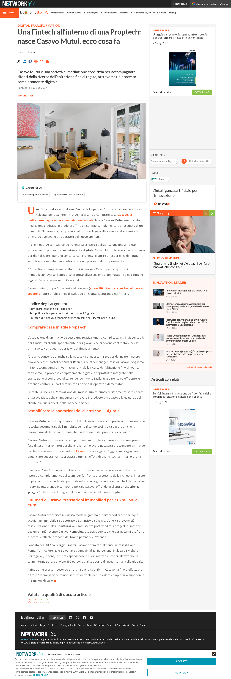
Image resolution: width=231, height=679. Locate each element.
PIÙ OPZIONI (181, 672)
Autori (33, 625)
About (24, 625)
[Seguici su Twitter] (77, 617)
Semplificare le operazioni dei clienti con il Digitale (62, 313)
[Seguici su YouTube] (91, 617)
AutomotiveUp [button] (73, 12)
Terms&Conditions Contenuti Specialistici (108, 625)
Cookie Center (139, 625)
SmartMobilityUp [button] (142, 12)
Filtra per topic (164, 213)
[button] (9, 13)
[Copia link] (41, 61)
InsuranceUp (110, 12)
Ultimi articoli (57, 12)
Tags (42, 625)
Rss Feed (52, 625)
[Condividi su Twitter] (18, 61)
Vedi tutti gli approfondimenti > (199, 367)
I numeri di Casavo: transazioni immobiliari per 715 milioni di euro (72, 318)
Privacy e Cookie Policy (72, 625)
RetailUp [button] (124, 12)
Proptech (161, 12)
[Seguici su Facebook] (84, 617)
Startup (172, 12)
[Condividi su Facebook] (30, 61)
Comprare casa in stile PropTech (50, 309)
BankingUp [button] (92, 12)
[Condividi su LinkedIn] (24, 61)
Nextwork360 (28, 639)
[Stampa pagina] (35, 61)
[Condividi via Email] (47, 61)
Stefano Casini (26, 95)
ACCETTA (181, 661)
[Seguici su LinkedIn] (70, 617)
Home (20, 51)
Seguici (55, 617)
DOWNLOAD (202, 92)
